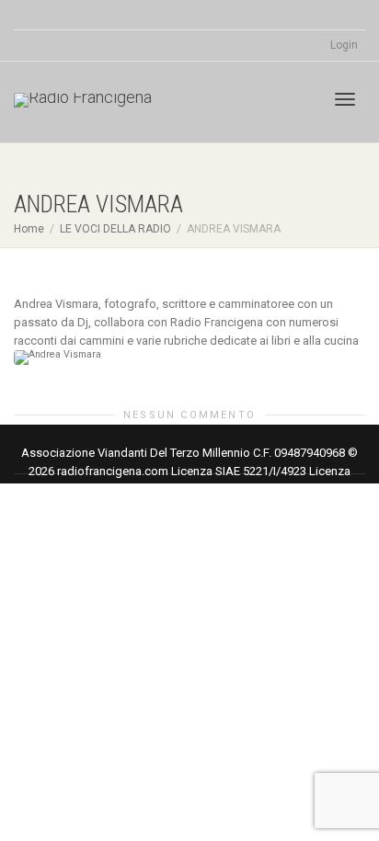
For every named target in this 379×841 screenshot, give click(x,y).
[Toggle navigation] (345, 99)
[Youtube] (92, 15)
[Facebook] (61, 15)
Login (344, 45)
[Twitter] (30, 15)
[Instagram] (124, 15)
